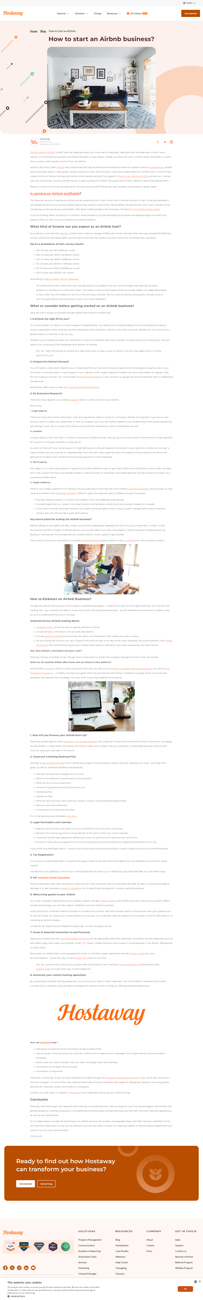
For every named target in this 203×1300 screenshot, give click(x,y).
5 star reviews (138, 953)
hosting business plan (53, 763)
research (74, 399)
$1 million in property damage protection (131, 668)
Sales (177, 1239)
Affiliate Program (184, 1268)
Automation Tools (87, 1256)
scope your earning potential (83, 387)
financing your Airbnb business (80, 741)
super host (81, 958)
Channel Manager (87, 1273)
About (150, 1239)
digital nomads (67, 493)
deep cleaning (109, 900)
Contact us (180, 1251)
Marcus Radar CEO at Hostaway (62, 279)
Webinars (120, 1256)
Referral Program (184, 1262)
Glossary (120, 1273)
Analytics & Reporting (89, 1251)
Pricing (97, 13)
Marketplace (121, 1245)
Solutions (86, 1231)
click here (71, 816)
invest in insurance (71, 888)
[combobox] (195, 1281)
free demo (74, 1092)
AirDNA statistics (92, 377)
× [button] (200, 1282)
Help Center (121, 1262)
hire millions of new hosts (146, 209)
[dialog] (101, 1289)
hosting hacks (43, 969)
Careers (151, 1245)
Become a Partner (184, 1256)
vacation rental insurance (54, 877)
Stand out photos (53, 636)
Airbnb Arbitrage (91, 540)
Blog (117, 1239)
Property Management (90, 1239)
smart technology (129, 964)
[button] (54, 1296)
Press (149, 1251)
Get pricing (46, 1183)
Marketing (83, 1268)
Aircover (49, 668)
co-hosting (130, 540)
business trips (156, 167)
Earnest (64, 233)
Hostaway (45, 1042)
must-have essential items (74, 938)
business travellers (138, 488)
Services (82, 1262)
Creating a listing (45, 627)
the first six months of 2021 (132, 176)
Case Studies (122, 1251)
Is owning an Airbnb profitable (55, 193)
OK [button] (185, 1289)
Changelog (120, 1268)
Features (61, 13)
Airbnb (60, 167)
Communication (86, 1245)
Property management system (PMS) (126, 1077)
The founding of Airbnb (42, 152)
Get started (191, 13)
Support (179, 1245)
